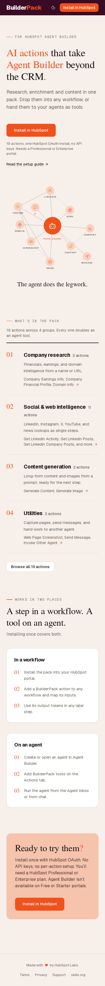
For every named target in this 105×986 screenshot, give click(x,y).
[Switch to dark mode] (53, 7)
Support (59, 975)
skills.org (78, 975)
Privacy (41, 975)
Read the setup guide (25, 164)
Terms (25, 975)
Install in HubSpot (79, 7)
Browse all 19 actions (30, 566)
